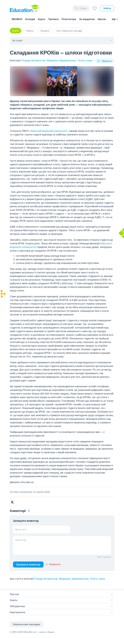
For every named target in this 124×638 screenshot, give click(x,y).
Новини (29, 30)
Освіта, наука (85, 60)
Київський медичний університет (49, 131)
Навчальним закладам (26, 624)
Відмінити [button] (55, 564)
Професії (44, 30)
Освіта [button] (13, 600)
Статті (15, 30)
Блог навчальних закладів (69, 30)
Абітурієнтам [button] (17, 606)
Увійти (107, 8)
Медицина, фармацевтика (61, 60)
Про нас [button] (14, 594)
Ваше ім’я (20, 529)
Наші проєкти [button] (17, 612)
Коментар (20, 540)
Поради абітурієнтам (33, 60)
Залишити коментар (28, 564)
